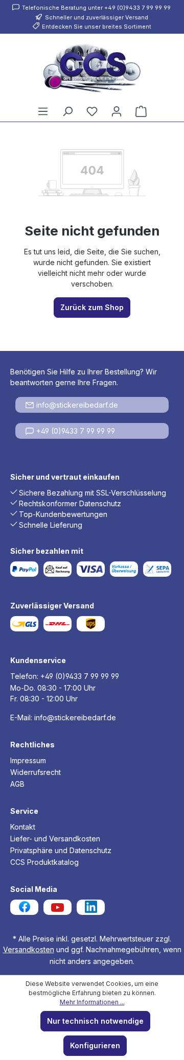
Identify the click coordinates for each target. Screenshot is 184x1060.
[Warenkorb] (141, 111)
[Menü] (43, 111)
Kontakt (22, 826)
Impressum (28, 760)
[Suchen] (67, 111)
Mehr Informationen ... (92, 1002)
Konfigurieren (95, 1045)
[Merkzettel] (92, 111)
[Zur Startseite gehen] (92, 67)
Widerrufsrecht (35, 772)
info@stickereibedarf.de (77, 405)
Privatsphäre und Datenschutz (60, 850)
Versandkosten (28, 949)
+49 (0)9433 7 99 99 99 (75, 431)
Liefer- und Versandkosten (55, 838)
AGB (17, 784)
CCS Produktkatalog (44, 862)
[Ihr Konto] (116, 111)
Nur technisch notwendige (95, 1021)
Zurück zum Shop (92, 307)
